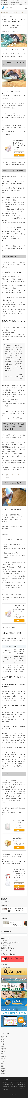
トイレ (2, 1044)
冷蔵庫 (2, 1046)
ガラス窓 (3, 1060)
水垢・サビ (3, 1049)
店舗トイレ (3, 1065)
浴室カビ (3, 1051)
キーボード (3, 1041)
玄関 (2, 1053)
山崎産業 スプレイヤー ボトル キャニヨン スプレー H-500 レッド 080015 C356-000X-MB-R (19, 873)
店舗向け (3, 1058)
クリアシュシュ (5, 1070)
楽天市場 (17, 889)
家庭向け (3, 1038)
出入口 (2, 1061)
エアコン (3, 1039)
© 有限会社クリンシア (14, 1094)
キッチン (5, 16)
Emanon (17, 1096)
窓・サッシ (3, 1055)
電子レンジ (3, 1056)
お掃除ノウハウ (5, 1036)
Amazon (17, 155)
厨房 (11, 16)
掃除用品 (3, 1068)
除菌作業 (3, 1073)
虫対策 (2, 1071)
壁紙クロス (3, 1048)
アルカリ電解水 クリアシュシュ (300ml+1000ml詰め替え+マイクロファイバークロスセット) (19, 143)
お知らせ (3, 1066)
